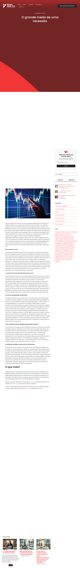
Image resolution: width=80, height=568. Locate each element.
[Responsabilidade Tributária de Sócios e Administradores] (27, 544)
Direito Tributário (60, 221)
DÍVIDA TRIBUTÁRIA (59, 241)
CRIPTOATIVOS (59, 236)
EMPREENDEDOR (59, 243)
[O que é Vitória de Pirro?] (56, 191)
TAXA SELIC (70, 257)
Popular (60, 180)
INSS (61, 250)
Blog (57, 212)
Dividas (71, 238)
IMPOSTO (72, 245)
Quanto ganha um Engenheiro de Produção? (67, 196)
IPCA (72, 250)
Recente (71, 180)
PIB (69, 252)
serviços (32, 382)
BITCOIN (74, 232)
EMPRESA (65, 243)
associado (26, 388)
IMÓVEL (72, 248)
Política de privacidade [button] (6, 562)
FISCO (63, 245)
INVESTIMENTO (67, 250)
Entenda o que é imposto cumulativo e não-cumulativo (66, 185)
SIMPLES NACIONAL (59, 257)
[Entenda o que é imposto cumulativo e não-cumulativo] (56, 185)
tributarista (58, 259)
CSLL (72, 236)
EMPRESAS (71, 243)
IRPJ (59, 252)
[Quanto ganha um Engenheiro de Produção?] (56, 196)
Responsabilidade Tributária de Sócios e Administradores (26, 552)
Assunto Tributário (60, 209)
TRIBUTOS (69, 259)
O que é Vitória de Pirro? (65, 191)
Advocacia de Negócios (62, 206)
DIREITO (57, 238)
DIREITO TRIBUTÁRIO (64, 238)
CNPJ (65, 234)
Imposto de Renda (60, 248)
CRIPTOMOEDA (66, 236)
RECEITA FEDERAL (59, 254)
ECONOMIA (74, 241)
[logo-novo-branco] (9, 4)
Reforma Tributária (68, 254)
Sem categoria (59, 224)
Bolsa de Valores (59, 234)
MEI (66, 252)
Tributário (58, 261)
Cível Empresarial (60, 215)
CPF (69, 234)
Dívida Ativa (67, 241)
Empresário (58, 245)
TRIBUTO (64, 259)
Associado (58, 232)
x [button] (19, 554)
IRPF (56, 252)
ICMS (67, 245)
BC (71, 232)
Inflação (57, 250)
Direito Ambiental (60, 218)
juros (63, 252)
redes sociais (15, 383)
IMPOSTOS (67, 248)
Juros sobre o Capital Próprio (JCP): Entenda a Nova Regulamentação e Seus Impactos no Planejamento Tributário (42, 556)
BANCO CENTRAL (65, 232)
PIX (72, 252)
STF (65, 257)
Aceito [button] (10, 565)
